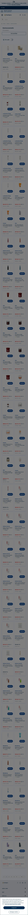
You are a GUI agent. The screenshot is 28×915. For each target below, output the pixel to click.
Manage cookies (14, 912)
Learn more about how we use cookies (13, 904)
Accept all (14, 907)
